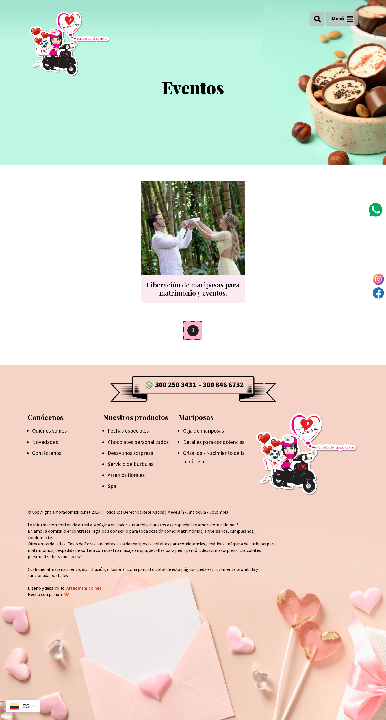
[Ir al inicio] (69, 43)
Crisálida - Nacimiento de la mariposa (214, 458)
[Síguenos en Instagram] (378, 279)
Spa (112, 486)
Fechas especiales (128, 431)
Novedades (45, 442)
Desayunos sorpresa (130, 453)
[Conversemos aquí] (375, 209)
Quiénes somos (49, 431)
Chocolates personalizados (138, 442)
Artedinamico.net (83, 588)
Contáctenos (46, 453)
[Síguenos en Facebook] (378, 293)
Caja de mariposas (203, 431)
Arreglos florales (126, 475)
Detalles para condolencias (213, 442)
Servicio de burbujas (130, 464)
